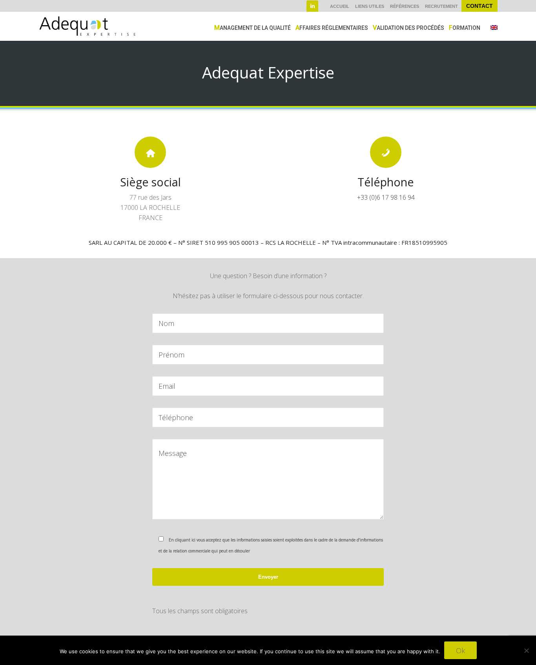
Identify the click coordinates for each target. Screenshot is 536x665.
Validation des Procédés (408, 27)
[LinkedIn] (312, 6)
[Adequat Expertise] (87, 25)
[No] (526, 650)
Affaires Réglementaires (331, 27)
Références (404, 6)
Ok (460, 650)
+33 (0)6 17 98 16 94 (386, 197)
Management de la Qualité (252, 27)
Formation (464, 27)
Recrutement (441, 6)
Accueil (339, 6)
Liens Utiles (369, 6)
